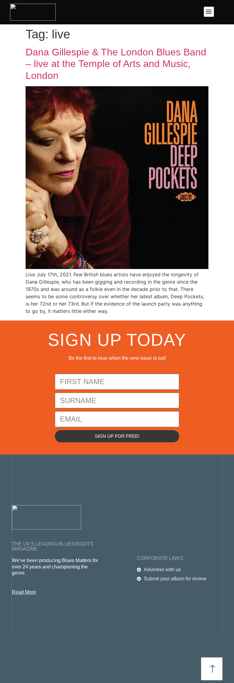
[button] (209, 12)
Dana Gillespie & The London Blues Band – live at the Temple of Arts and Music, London (116, 64)
